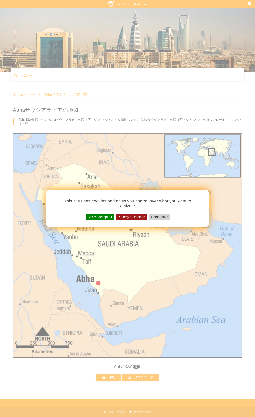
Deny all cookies (133, 217)
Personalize (159, 217)
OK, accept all (101, 217)
